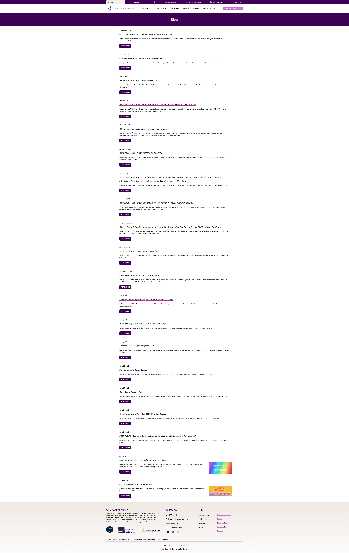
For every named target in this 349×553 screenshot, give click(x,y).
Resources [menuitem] (196, 8)
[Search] (154, 2)
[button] (237, 2)
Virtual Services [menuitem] (174, 8)
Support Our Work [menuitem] (209, 8)
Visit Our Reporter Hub (174, 527)
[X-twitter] (173, 532)
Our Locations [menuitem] (146, 8)
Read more (125, 46)
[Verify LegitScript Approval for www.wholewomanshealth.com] (109, 532)
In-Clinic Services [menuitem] (160, 8)
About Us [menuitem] (186, 8)
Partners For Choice (180, 549)
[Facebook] (168, 532)
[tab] (174, 539)
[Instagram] (178, 532)
